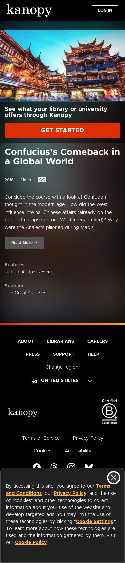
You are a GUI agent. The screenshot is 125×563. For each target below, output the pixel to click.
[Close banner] (113, 477)
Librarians (60, 341)
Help (93, 354)
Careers (97, 341)
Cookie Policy (31, 542)
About (26, 341)
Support (63, 354)
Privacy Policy (70, 493)
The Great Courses (25, 293)
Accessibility (78, 451)
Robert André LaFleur (28, 272)
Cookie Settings (94, 521)
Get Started (62, 131)
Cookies (42, 451)
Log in (105, 10)
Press (33, 354)
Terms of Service (41, 438)
